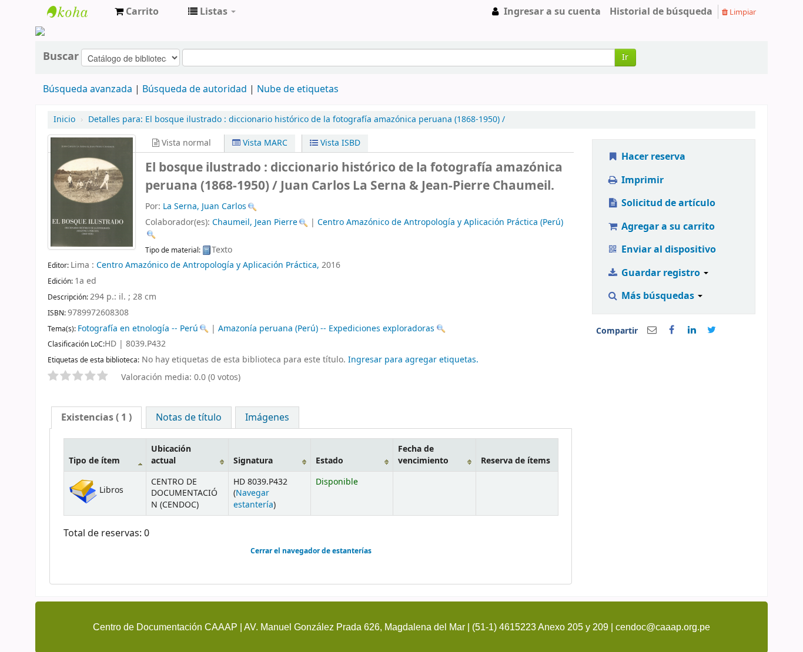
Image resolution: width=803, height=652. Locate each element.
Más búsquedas (658, 296)
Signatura (253, 461)
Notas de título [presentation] (189, 418)
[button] (137, 11)
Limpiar (742, 12)
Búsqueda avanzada (87, 89)
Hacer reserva (652, 157)
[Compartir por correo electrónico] (652, 330)
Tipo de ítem (94, 461)
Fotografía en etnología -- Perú (138, 328)
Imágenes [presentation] (267, 418)
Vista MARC (263, 143)
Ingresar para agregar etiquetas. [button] (413, 360)
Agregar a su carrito (667, 227)
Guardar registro (660, 273)
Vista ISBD (339, 143)
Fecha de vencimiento (423, 454)
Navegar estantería (253, 498)
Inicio (64, 119)
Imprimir (641, 180)
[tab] (96, 417)
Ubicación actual (171, 454)
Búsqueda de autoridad (194, 89)
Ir (625, 57)
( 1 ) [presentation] (96, 418)
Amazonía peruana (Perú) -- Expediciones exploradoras (326, 328)
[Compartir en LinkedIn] (692, 330)
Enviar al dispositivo (667, 250)
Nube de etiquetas (298, 89)
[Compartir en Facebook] (672, 330)
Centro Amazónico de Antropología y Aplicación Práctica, (207, 265)
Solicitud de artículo (667, 203)
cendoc (76, 11)
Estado (329, 461)
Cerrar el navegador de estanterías (311, 551)
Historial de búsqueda (661, 12)
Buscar (61, 56)
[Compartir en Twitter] (712, 330)
